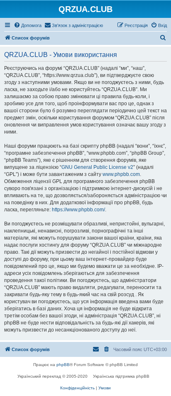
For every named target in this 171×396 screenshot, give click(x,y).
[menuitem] (28, 25)
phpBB (63, 364)
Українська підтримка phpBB (121, 376)
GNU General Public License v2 (97, 167)
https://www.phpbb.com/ (78, 210)
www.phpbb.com (121, 174)
